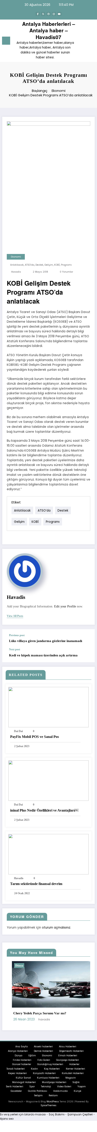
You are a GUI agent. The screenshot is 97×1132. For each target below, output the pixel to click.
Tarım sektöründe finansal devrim (36, 884)
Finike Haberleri (22, 1060)
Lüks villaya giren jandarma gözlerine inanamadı (45, 641)
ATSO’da (29, 265)
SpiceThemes (48, 1105)
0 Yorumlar (66, 272)
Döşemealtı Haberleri (71, 1051)
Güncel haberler (21, 1064)
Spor (32, 1086)
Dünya (14, 965)
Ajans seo (7, 1119)
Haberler (74, 1064)
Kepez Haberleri (17, 1073)
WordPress (52, 1101)
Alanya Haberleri (18, 1051)
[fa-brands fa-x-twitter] (43, 14)
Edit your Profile (65, 606)
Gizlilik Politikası (37, 1091)
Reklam (53, 1095)
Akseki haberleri (43, 1046)
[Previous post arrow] (86, 638)
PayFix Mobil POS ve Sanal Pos (34, 737)
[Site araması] (83, 41)
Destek (39, 265)
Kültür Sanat (23, 1077)
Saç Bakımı (57, 1114)
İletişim (38, 1095)
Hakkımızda (60, 1091)
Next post (14, 649)
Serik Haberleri (14, 1086)
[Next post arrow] (86, 655)
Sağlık (76, 1082)
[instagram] (54, 14)
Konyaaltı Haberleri (44, 1073)
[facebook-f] (38, 14)
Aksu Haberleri (67, 1046)
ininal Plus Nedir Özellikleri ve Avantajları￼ (44, 810)
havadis (16, 272)
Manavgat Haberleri (24, 1082)
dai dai (18, 731)
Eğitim (32, 1055)
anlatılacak (17, 265)
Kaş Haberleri (52, 1068)
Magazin (70, 1077)
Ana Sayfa (21, 1046)
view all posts (15, 616)
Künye (77, 1091)
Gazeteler (16, 1091)
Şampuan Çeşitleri (80, 1114)
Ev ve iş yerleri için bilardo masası (23, 1114)
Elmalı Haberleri (67, 1055)
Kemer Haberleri (75, 1068)
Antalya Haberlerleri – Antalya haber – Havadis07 (48, 30)
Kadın (34, 1068)
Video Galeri (64, 1086)
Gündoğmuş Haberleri (50, 1064)
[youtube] (59, 14)
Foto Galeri (43, 1060)
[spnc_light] (91, 42)
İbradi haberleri (16, 1068)
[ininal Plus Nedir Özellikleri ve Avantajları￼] (48, 780)
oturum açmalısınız (56, 927)
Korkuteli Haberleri (73, 1073)
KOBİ (57, 265)
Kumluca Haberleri (48, 1077)
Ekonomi (16, 256)
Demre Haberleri (43, 1051)
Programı (66, 265)
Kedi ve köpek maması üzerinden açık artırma (43, 655)
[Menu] (6, 41)
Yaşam (81, 1086)
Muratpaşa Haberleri (54, 1082)
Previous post (17, 635)
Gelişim (48, 265)
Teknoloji (46, 1086)
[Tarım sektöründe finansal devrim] (48, 854)
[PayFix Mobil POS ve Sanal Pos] (48, 707)
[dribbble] (48, 14)
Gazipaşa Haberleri (67, 1060)
